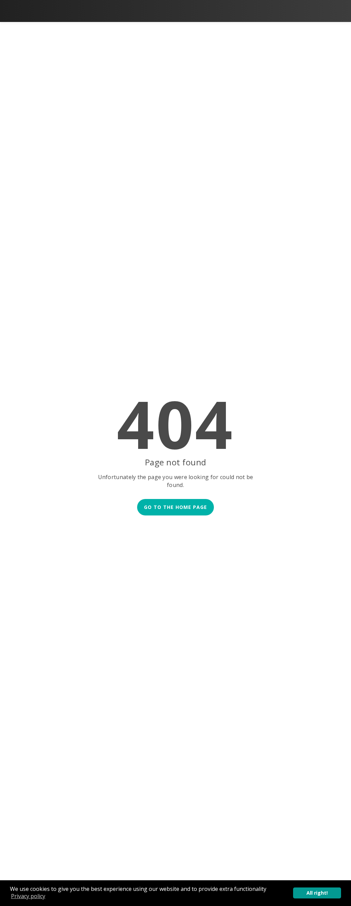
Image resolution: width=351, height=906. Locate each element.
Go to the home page (175, 507)
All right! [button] (317, 893)
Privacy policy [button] (28, 896)
